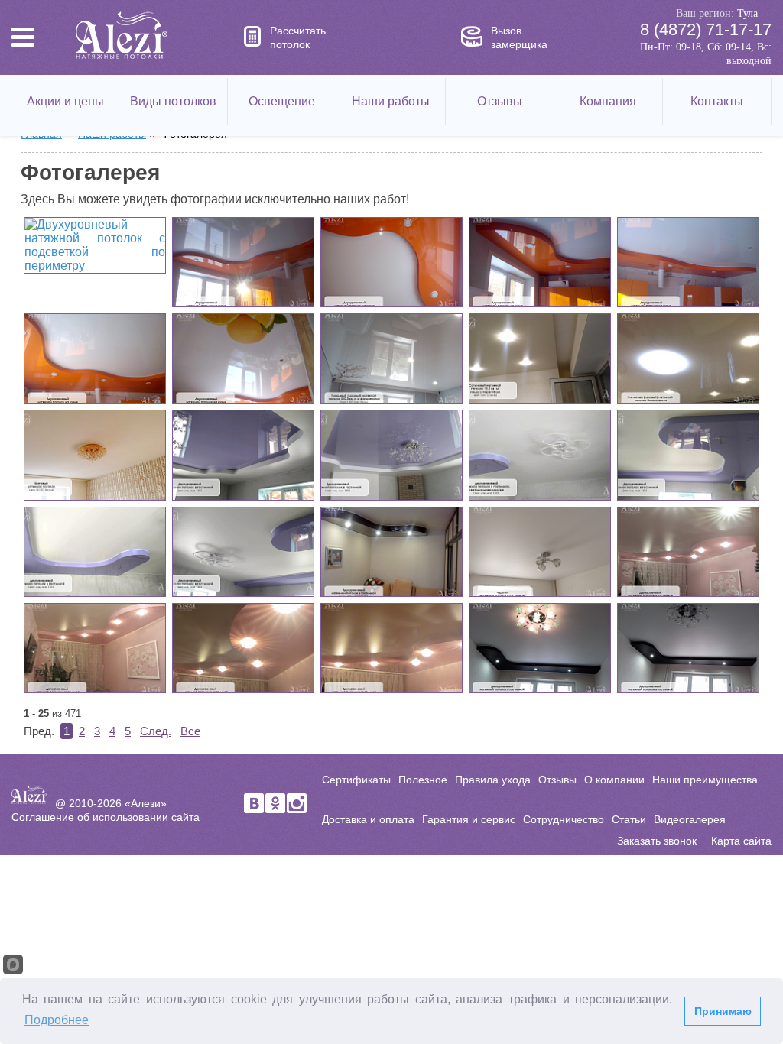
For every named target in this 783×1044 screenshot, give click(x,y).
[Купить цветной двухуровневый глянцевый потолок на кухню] (391, 262)
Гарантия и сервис (468, 819)
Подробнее (56, 1019)
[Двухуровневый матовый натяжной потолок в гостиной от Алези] (540, 648)
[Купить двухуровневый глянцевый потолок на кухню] (688, 262)
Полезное (422, 779)
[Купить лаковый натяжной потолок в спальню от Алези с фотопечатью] (391, 358)
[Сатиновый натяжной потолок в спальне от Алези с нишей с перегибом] (540, 358)
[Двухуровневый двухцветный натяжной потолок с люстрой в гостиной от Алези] (540, 455)
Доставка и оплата (368, 819)
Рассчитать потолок (298, 37)
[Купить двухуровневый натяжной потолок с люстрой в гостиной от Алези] (243, 455)
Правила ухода (493, 779)
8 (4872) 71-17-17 (705, 29)
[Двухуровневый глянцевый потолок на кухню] (540, 262)
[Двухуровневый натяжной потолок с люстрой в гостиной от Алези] (391, 455)
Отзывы (499, 101)
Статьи (629, 819)
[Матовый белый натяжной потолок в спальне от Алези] (95, 455)
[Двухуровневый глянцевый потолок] (243, 358)
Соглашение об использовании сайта (105, 817)
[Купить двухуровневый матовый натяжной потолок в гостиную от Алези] (688, 648)
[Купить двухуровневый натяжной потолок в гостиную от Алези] (243, 552)
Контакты (716, 101)
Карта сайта (741, 841)
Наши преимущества (705, 779)
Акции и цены (65, 101)
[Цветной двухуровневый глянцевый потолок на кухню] (243, 262)
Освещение (282, 101)
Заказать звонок (657, 841)
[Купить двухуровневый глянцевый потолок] (95, 358)
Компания (608, 101)
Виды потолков (173, 101)
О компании (614, 779)
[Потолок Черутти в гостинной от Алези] (540, 552)
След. (155, 731)
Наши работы (391, 101)
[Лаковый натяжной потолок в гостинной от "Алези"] (688, 358)
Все (190, 731)
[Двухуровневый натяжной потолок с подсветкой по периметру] (95, 245)
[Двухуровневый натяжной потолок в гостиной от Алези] (95, 552)
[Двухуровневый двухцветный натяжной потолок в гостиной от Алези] (688, 455)
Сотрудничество (563, 819)
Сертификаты (356, 779)
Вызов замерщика (519, 37)
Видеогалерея (690, 819)
